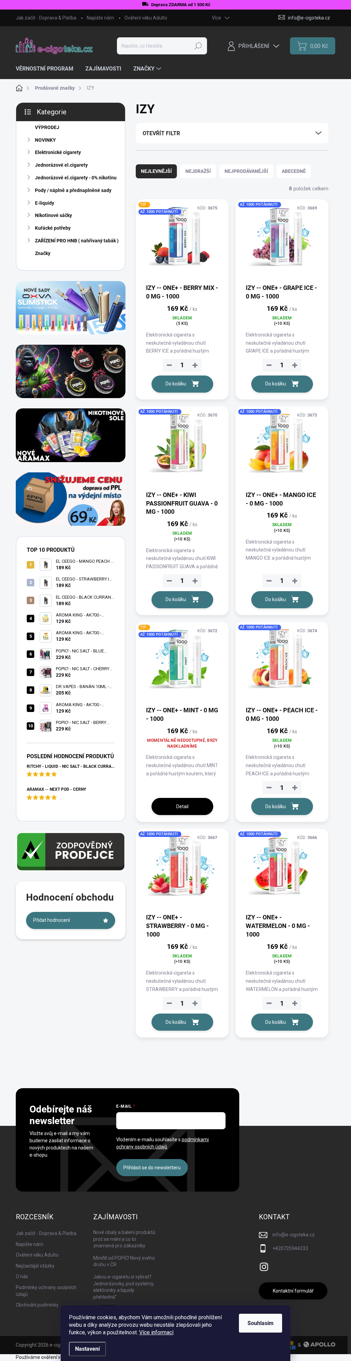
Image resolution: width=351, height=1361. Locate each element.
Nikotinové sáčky (53, 215)
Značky (42, 253)
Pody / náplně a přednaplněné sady (73, 190)
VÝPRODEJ (47, 127)
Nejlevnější (156, 171)
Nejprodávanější (246, 171)
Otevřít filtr (161, 133)
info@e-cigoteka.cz (294, 1234)
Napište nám (100, 18)
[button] (19, 1342)
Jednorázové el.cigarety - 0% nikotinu (76, 177)
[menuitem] (47, 69)
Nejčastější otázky (35, 1266)
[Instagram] (264, 1265)
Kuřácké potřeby (53, 228)
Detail (182, 806)
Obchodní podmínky (37, 1305)
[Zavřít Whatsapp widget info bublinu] (99, 1332)
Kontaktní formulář (293, 1291)
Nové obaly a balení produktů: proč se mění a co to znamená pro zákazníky (124, 1239)
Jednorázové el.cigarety (61, 165)
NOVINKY (45, 140)
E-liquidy (44, 203)
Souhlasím (260, 1323)
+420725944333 (290, 1248)
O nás (22, 1276)
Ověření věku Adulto (145, 18)
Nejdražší (198, 171)
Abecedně (294, 171)
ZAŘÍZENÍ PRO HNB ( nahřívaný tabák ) (77, 240)
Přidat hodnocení (51, 920)
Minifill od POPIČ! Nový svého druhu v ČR (124, 1261)
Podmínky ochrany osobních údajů (46, 1291)
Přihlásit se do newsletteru (152, 1167)
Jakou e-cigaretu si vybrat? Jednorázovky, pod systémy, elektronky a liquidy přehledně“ (123, 1287)
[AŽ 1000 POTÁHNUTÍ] (282, 240)
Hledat (198, 46)
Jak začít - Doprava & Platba (46, 18)
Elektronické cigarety (58, 152)
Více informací (156, 1332)
